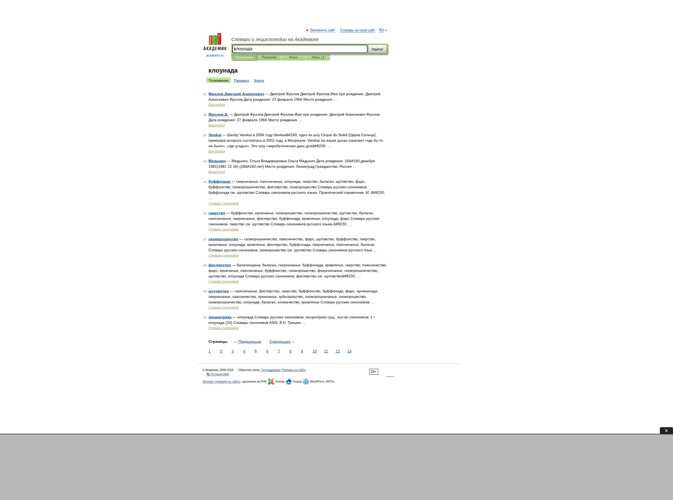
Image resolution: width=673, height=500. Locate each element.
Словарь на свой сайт (357, 30)
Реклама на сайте (294, 369)
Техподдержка (270, 369)
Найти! (377, 49)
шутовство (218, 291)
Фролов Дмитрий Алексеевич (236, 94)
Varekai (214, 135)
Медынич (217, 161)
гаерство (216, 213)
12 (338, 351)
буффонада (219, 181)
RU (381, 30)
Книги (293, 57)
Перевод (241, 80)
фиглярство (219, 265)
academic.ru (215, 55)
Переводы (269, 57)
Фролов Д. (218, 114)
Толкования (244, 57)
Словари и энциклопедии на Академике (275, 39)
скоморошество (223, 239)
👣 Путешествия (217, 374)
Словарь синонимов (223, 203)
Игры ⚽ (318, 57)
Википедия (216, 105)
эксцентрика (220, 317)
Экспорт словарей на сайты (221, 381)
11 (326, 351)
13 (349, 351)
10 (315, 351)
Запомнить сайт (322, 30)
